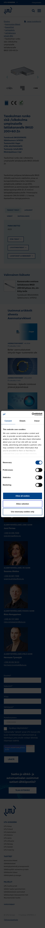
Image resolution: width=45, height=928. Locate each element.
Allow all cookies (22, 496)
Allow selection (22, 504)
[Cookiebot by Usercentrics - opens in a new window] (32, 414)
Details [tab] (22, 421)
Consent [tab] (8, 421)
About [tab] (36, 421)
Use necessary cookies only (22, 512)
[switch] (38, 470)
